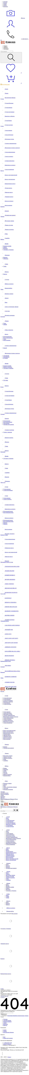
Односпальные (6, 420)
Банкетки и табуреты (10, 116)
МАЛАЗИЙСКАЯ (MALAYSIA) (12, 671)
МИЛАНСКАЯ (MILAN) (11, 588)
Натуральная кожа (7, 336)
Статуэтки (7, 311)
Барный (5, 348)
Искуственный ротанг (8, 512)
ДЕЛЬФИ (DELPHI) (9, 570)
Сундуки (7, 279)
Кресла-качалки (8, 205)
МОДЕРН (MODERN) (10, 579)
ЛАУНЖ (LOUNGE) (9, 619)
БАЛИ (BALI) (8, 598)
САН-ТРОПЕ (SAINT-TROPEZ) (12, 625)
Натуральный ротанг (8, 511)
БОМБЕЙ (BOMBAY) (10, 575)
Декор (6, 781)
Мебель (6, 766)
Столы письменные (9, 169)
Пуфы (6, 233)
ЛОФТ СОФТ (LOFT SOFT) (11, 638)
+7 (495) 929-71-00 (7, 1042)
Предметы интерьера (10, 315)
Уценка (6, 93)
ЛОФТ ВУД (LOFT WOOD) (11, 642)
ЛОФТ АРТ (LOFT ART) (10, 686)
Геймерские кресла (9, 548)
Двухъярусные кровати (10, 215)
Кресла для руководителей (11, 175)
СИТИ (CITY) (8, 634)
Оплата (5, 5)
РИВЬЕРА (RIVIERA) (10, 660)
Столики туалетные (9, 429)
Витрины (5, 248)
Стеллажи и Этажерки (8, 249)
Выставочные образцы (10, 97)
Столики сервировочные (10, 143)
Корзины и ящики (9, 293)
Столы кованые (8, 130)
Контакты (5, 6)
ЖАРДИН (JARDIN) (9, 615)
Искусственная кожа (8, 337)
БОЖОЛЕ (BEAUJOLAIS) (11, 606)
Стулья (6, 486)
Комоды (7, 271)
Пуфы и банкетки (9, 329)
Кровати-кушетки (9, 437)
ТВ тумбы (5, 380)
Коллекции (6, 48)
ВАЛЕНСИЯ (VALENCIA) (11, 592)
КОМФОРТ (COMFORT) (11, 676)
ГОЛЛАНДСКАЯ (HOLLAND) (12, 566)
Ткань (4, 323)
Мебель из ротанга (9, 283)
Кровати (7, 211)
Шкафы (6, 243)
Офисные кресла (9, 192)
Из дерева (5, 358)
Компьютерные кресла (10, 183)
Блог (4, 1037)
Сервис (5, 4)
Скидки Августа (4, 996)
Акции (6, 89)
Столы (6, 495)
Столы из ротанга (9, 156)
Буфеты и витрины (7, 367)
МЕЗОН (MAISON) (9, 655)
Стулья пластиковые (9, 111)
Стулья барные (8, 120)
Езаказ (9, 1057)
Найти (2, 801)
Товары (5, 46)
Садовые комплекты (9, 160)
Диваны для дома (9, 225)
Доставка (5, 1)
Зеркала (6, 298)
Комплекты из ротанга (10, 165)
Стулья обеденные (9, 103)
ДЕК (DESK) (8, 665)
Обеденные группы (9, 139)
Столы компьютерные (10, 152)
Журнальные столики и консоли (12, 147)
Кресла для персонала (10, 179)
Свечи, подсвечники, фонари (11, 306)
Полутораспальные (7, 422)
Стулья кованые (8, 107)
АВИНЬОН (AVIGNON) (10, 647)
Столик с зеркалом (7, 432)
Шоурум (23, 18)
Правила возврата (7, 1021)
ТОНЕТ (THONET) (9, 583)
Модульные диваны (9, 220)
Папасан (5, 522)
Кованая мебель (8, 288)
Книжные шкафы (7, 246)
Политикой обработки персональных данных (17, 1015)
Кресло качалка (6, 340)
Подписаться (3, 1014)
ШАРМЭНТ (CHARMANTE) (11, 611)
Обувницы (5, 258)
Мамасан (5, 524)
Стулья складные (9, 124)
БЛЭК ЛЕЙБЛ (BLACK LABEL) (12, 651)
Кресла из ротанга (9, 201)
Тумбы (6, 264)
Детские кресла (8, 188)
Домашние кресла (9, 196)
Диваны (7, 321)
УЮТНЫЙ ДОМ (9, 629)
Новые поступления (8, 1038)
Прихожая (7, 255)
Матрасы (7, 442)
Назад (7, 818)
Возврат (5, 2)
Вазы (6, 302)
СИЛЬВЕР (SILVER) (10, 682)
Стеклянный (6, 355)
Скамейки (7, 238)
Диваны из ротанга (9, 229)
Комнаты (5, 47)
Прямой (5, 324)
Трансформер (6, 356)
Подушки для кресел (9, 533)
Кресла (6, 334)
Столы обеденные (9, 134)
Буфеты (5, 247)
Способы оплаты (7, 1020)
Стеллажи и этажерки (8, 368)
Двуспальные (6, 423)
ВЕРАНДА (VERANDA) (10, 602)
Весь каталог (15, 913)
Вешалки (5, 257)
